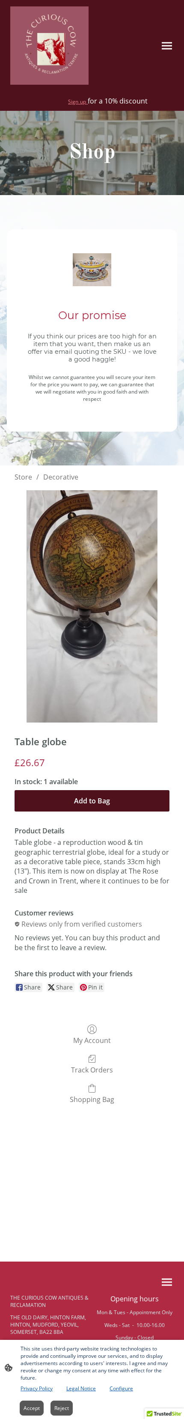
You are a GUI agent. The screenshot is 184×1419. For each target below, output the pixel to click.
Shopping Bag (92, 1099)
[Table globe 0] (92, 606)
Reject (61, 1408)
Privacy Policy (37, 1388)
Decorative (60, 477)
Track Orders (92, 1069)
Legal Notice (81, 1388)
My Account (92, 1040)
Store (23, 477)
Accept (32, 1408)
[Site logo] (49, 45)
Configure (121, 1388)
